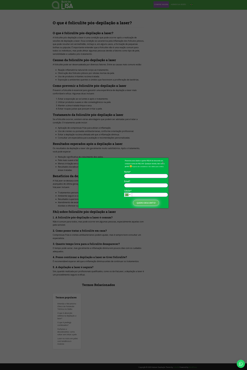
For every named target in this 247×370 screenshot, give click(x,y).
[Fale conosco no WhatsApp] (241, 364)
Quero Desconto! (146, 203)
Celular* (128, 190)
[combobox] (128, 195)
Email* (127, 181)
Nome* (127, 172)
